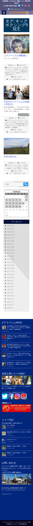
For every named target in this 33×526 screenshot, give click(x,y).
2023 (9, 235)
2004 (9, 293)
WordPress (23, 524)
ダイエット (15, 71)
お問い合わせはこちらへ (17, 9)
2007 (9, 283)
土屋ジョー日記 (17, 77)
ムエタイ (13, 73)
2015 (9, 259)
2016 (9, 256)
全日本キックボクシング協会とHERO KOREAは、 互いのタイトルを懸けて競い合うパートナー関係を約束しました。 (19, 355)
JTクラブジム (10, 67)
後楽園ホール (8, 127)
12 (13, 203)
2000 (9, 305)
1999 (9, 308)
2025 (9, 229)
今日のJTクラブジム (12, 439)
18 (10, 206)
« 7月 (6, 215)
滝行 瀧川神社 (11, 425)
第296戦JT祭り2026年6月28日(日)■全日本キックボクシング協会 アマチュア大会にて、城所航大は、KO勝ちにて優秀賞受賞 (19, 327)
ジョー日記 (7, 419)
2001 (9, 302)
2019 (9, 247)
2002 (9, 299)
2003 (9, 296)
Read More (23, 115)
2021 (9, 241)
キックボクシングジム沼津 (12, 167)
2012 (9, 268)
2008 (9, 280)
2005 (9, 289)
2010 (9, 274)
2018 (9, 250)
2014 (9, 262)
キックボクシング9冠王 (21, 67)
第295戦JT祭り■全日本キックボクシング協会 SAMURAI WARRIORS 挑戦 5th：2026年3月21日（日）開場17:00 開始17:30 (19, 346)
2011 (9, 271)
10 (7, 203)
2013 (9, 265)
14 (20, 203)
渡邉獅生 (15, 127)
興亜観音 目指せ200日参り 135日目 (16, 446)
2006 (9, 286)
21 (20, 206)
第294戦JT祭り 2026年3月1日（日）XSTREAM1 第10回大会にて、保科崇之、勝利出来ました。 (19, 363)
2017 (9, 253)
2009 (9, 277)
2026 (9, 226)
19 (13, 206)
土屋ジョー (13, 65)
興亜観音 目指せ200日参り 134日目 (17, 453)
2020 (9, 244)
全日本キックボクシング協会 (13, 125)
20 (16, 206)
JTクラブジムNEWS (12, 322)
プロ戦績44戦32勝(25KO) (21, 124)
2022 (9, 238)
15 (23, 203)
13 (16, 203)
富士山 (26, 168)
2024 (9, 232)
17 (7, 206)
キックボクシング (20, 120)
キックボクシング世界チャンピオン (15, 69)
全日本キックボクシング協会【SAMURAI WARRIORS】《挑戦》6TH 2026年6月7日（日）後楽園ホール (19, 336)
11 (10, 203)
